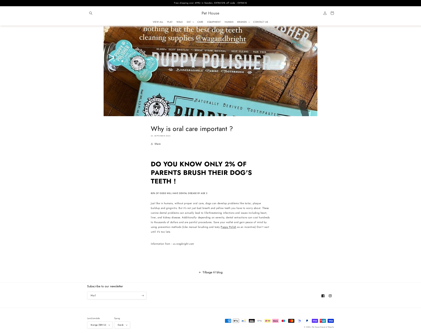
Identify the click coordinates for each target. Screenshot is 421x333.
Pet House (316, 327)
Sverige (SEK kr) (98, 324)
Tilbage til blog (213, 272)
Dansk (121, 324)
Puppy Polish (228, 227)
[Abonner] (142, 295)
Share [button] (158, 143)
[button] (90, 13)
